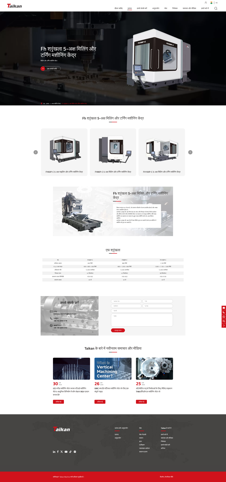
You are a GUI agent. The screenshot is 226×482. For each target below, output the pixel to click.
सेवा (165, 8)
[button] (36, 152)
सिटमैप (162, 477)
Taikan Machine (65, 477)
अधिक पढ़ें (58, 402)
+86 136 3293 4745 (60, 328)
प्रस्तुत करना (118, 330)
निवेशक (175, 8)
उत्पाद (130, 8)
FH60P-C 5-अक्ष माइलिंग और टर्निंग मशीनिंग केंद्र (64, 171)
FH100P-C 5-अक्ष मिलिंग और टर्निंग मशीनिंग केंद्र (161, 171)
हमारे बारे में (205, 8)
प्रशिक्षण (142, 444)
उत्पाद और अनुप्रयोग (121, 428)
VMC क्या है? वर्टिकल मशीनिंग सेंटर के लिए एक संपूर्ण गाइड (111, 390)
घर (44, 103)
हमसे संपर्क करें (142, 8)
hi (216, 2)
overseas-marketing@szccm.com (65, 314)
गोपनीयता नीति (169, 477)
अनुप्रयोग (155, 8)
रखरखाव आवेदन (144, 448)
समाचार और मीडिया (189, 8)
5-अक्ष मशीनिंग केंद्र (55, 103)
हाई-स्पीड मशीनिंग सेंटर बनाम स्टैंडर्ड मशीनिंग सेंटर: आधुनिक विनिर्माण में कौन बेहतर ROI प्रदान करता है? (71, 391)
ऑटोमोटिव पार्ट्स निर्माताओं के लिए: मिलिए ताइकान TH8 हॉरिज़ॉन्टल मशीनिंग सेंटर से (154, 390)
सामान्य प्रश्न (143, 451)
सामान (141, 438)
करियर (163, 448)
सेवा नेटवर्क (142, 434)
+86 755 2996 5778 (60, 321)
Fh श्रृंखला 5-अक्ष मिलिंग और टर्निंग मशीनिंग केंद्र (74, 103)
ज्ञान (140, 441)
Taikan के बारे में (166, 428)
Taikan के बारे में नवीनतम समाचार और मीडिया (113, 348)
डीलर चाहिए (119, 8)
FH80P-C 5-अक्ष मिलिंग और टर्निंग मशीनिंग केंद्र (113, 171)
